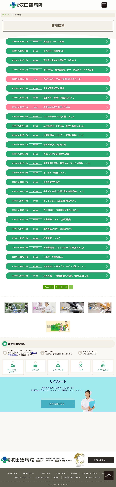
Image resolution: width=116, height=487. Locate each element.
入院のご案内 (60, 473)
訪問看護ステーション (72, 477)
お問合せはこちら (100, 460)
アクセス (35, 370)
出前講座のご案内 (42, 477)
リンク (80, 370)
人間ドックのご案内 (89, 473)
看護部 (56, 477)
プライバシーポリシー (93, 477)
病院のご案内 (12, 473)
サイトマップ (58, 370)
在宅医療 (74, 473)
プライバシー (12, 371)
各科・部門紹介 (29, 473)
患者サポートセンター (22, 477)
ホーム (6, 15)
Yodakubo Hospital (62, 484)
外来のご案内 (45, 473)
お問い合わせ (103, 370)
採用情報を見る (56, 404)
